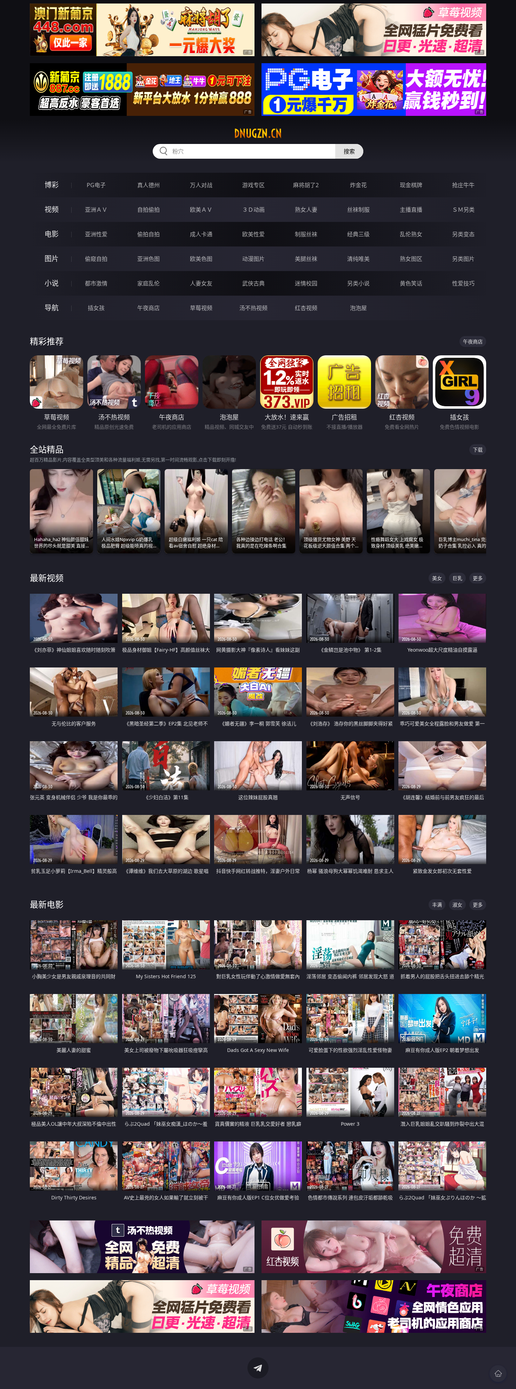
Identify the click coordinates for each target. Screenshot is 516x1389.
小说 (52, 283)
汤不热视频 (253, 308)
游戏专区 (253, 185)
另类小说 (358, 283)
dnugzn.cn (258, 133)
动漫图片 (253, 259)
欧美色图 (201, 259)
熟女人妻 (306, 209)
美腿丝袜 (306, 259)
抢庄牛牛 (463, 185)
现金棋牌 (411, 185)
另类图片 (463, 259)
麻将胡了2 (306, 185)
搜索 (349, 151)
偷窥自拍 (96, 259)
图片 (52, 258)
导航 (52, 307)
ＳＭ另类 (463, 209)
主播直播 (411, 209)
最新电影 (47, 904)
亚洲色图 (148, 259)
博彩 (52, 185)
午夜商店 (148, 308)
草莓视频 (201, 308)
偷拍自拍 (148, 234)
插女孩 (96, 308)
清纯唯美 (358, 259)
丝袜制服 (358, 209)
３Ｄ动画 (253, 209)
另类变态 (463, 234)
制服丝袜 (306, 234)
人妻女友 (201, 283)
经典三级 (358, 234)
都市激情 (96, 283)
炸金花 (358, 185)
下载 (478, 449)
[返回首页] (498, 1373)
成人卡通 (201, 234)
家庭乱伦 (148, 283)
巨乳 (457, 578)
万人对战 (201, 185)
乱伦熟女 (411, 234)
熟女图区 (411, 259)
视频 (52, 209)
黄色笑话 (411, 283)
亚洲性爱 (96, 234)
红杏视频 (306, 308)
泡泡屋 (358, 308)
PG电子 (96, 185)
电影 (52, 234)
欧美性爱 (253, 234)
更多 (478, 578)
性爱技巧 (463, 283)
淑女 (457, 904)
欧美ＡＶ (201, 209)
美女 (437, 578)
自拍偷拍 (148, 209)
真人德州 (148, 185)
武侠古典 (253, 283)
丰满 (437, 904)
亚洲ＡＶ (96, 209)
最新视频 (47, 578)
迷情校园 (306, 283)
